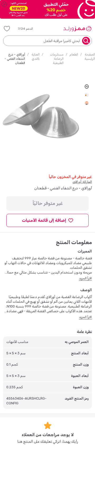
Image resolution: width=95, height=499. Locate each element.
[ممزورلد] (77, 29)
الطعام (73, 54)
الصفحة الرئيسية (89, 57)
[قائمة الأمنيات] (7, 28)
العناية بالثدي (35, 57)
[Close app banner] (4, 4)
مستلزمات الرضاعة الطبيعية (57, 59)
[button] (29, 28)
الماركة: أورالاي (82, 182)
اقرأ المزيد (85, 278)
